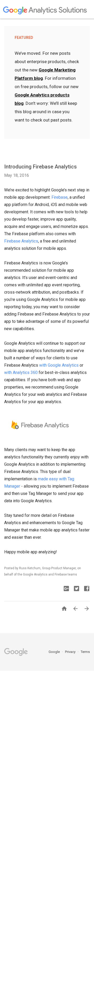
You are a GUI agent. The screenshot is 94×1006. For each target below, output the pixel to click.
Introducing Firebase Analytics (40, 166)
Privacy (70, 652)
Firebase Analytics (21, 241)
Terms (85, 652)
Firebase (59, 197)
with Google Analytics (59, 365)
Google (55, 652)
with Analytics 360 (21, 372)
